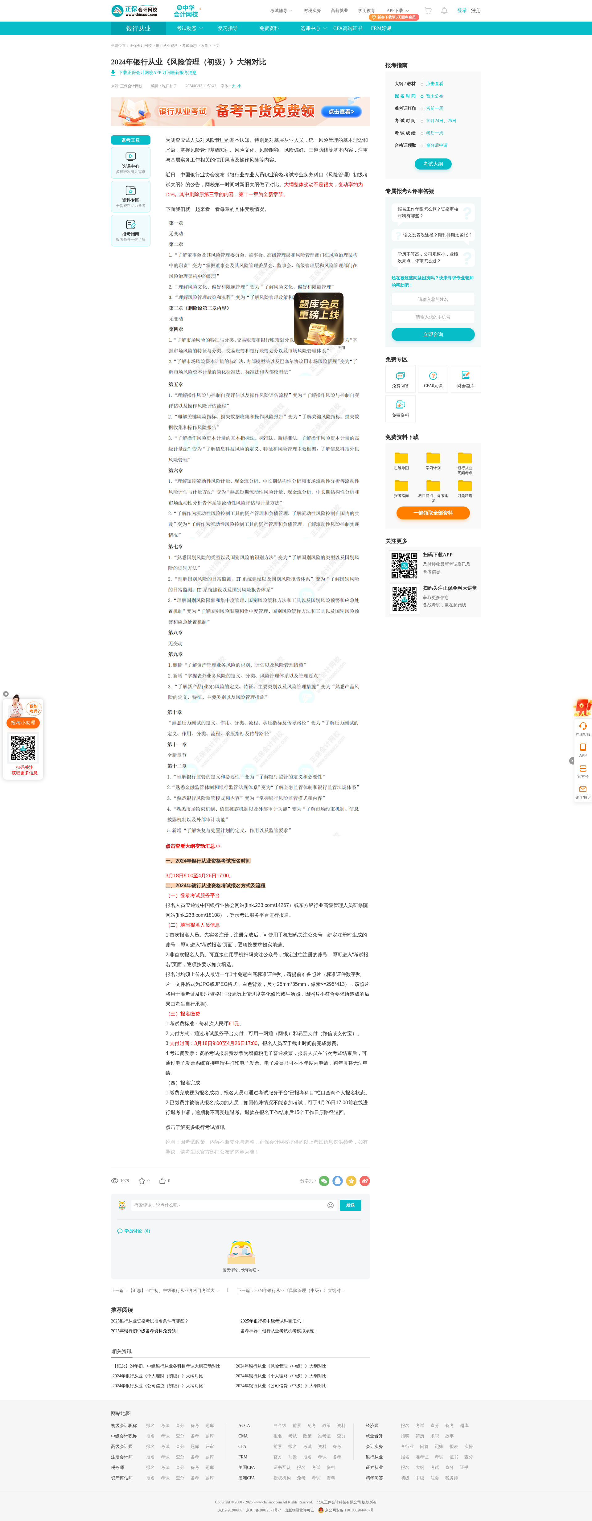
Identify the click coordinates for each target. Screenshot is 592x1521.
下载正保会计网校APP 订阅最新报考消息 (158, 72)
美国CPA (246, 1467)
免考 (311, 1425)
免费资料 (269, 28)
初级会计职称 (124, 1425)
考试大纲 (433, 163)
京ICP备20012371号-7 (263, 1510)
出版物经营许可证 (299, 1510)
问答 (424, 1446)
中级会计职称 (124, 1436)
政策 (204, 45)
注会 (434, 1478)
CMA (243, 1436)
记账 (439, 1446)
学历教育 (366, 10)
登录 (462, 10)
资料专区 (130, 196)
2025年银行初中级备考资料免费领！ (145, 1331)
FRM (242, 1457)
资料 (341, 1425)
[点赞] (162, 1180)
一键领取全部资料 (433, 512)
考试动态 (189, 45)
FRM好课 (381, 28)
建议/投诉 (583, 797)
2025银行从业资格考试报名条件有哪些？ (150, 1321)
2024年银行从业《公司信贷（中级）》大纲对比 (281, 1386)
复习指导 (228, 28)
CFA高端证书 (348, 28)
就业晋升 (374, 1436)
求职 (434, 1436)
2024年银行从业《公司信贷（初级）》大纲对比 (158, 1386)
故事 (449, 1436)
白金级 (279, 1425)
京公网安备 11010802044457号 (349, 1510)
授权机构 (282, 1478)
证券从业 (374, 1467)
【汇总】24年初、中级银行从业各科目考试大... (173, 1290)
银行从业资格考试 (211, 860)
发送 (350, 1205)
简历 (420, 1436)
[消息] (444, 9)
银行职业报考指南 (433, 115)
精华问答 (374, 1478)
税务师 (117, 1467)
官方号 (583, 776)
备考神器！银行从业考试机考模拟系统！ (279, 1331)
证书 (454, 1457)
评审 (209, 1446)
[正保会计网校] (134, 10)
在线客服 (583, 734)
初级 (405, 1478)
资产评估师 (122, 1478)
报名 (150, 1425)
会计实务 (374, 1446)
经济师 (372, 1425)
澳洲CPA (246, 1478)
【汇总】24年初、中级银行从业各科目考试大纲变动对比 (166, 1366)
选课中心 (130, 162)
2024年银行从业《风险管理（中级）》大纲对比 (281, 1366)
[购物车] (428, 9)
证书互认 (282, 1467)
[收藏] (142, 1180)
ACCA (244, 1425)
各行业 (407, 1446)
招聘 (405, 1436)
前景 (297, 1425)
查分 (180, 1425)
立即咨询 (433, 334)
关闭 (385, 392)
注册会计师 (122, 1457)
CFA (242, 1446)
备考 (195, 1425)
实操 (468, 1446)
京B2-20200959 (230, 1510)
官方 (277, 1457)
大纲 (420, 1467)
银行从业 (138, 28)
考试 (165, 1425)
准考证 (324, 1436)
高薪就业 (339, 10)
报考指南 (130, 230)
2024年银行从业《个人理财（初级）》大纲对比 (158, 1376)
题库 (209, 1425)
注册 (476, 10)
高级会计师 (122, 1446)
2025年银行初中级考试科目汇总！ (272, 1321)
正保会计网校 (141, 45)
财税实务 (312, 10)
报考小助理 (23, 722)
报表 (454, 1446)
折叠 (571, 761)
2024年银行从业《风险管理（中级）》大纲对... (299, 1290)
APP (583, 755)
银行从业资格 (167, 45)
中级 (420, 1478)
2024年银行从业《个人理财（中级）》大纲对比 (281, 1376)
